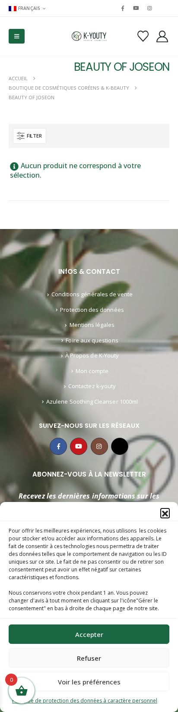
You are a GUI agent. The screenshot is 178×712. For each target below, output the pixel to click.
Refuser (89, 658)
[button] (165, 512)
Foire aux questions (92, 340)
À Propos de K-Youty (92, 355)
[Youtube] (136, 8)
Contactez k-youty (92, 386)
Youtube (78, 446)
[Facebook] (122, 8)
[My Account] (162, 36)
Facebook (58, 446)
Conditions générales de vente (92, 294)
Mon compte (92, 371)
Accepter (89, 634)
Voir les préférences (89, 681)
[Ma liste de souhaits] (142, 36)
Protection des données (92, 310)
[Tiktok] (163, 8)
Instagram (99, 446)
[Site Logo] (89, 36)
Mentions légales (92, 325)
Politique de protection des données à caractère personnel (84, 700)
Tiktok (119, 446)
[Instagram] (150, 8)
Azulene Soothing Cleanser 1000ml (92, 401)
